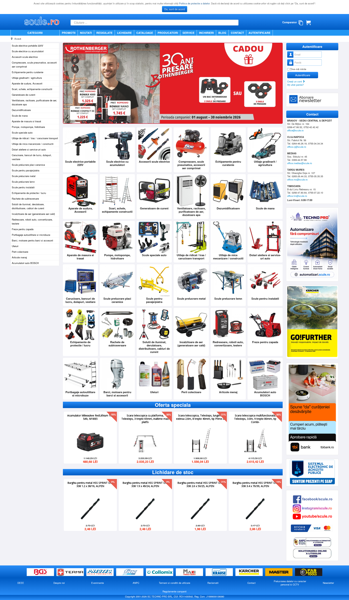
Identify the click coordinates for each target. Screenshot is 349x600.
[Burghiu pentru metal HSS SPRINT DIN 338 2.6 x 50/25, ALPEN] (200, 508)
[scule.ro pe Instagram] (312, 508)
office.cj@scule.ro (296, 146)
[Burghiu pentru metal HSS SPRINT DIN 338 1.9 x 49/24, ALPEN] (145, 508)
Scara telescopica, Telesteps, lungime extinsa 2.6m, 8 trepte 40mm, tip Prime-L (200, 417)
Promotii (68, 33)
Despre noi (59, 583)
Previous (67, 83)
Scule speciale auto (22, 132)
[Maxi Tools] (190, 572)
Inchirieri (206, 33)
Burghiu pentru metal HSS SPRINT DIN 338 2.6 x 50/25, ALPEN (200, 484)
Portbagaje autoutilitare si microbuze (31, 235)
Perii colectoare (20, 251)
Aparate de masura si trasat (26, 121)
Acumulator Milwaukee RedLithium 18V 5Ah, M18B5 (90, 417)
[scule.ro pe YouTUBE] (312, 516)
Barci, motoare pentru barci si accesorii (32, 240)
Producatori (168, 33)
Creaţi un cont (295, 81)
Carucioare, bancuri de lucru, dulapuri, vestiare (32, 157)
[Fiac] (130, 572)
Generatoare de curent (23, 94)
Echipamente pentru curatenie (27, 72)
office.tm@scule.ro (297, 196)
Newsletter (328, 583)
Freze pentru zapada (22, 229)
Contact (237, 33)
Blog (222, 33)
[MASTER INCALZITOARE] (279, 572)
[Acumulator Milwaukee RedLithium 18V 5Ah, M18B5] (90, 441)
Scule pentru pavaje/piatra (25, 170)
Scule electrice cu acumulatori (28, 51)
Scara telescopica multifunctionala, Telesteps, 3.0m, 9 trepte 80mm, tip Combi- (255, 418)
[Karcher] (249, 572)
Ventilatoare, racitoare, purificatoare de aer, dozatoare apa (34, 102)
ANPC (136, 583)
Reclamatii (212, 583)
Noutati (86, 33)
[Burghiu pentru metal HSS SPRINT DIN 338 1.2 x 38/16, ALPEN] (90, 508)
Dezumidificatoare (21, 110)
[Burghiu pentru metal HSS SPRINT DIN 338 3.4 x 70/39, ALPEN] (255, 508)
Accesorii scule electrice (25, 57)
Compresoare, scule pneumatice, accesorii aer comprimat (34, 64)
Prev (59, 438)
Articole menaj (19, 257)
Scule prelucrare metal (23, 176)
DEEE (20, 583)
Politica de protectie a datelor (194, 3)
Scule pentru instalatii (23, 187)
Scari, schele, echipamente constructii (32, 89)
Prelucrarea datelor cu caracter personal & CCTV (290, 582)
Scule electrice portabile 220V (27, 45)
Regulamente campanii (174, 591)
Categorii (35, 33)
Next (278, 83)
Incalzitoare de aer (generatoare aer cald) (33, 214)
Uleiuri (15, 246)
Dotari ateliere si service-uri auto (29, 149)
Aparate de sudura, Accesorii (27, 83)
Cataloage (144, 33)
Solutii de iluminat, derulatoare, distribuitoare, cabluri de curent (28, 206)
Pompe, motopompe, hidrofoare (28, 127)
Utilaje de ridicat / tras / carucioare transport (35, 138)
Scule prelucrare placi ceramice (28, 164)
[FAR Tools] (308, 572)
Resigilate (104, 33)
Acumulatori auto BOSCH (25, 263)
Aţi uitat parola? (295, 84)
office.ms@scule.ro (297, 179)
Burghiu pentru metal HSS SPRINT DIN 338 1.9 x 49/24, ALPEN (145, 484)
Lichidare (124, 33)
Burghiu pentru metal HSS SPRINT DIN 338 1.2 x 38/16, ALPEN (90, 484)
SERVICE (188, 33)
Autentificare (259, 33)
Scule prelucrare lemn (23, 181)
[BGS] (41, 572)
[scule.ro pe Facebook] (312, 499)
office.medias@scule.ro (299, 163)
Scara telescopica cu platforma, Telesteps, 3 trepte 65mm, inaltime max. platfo (145, 418)
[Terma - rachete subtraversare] (70, 572)
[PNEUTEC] (100, 572)
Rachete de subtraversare (25, 198)
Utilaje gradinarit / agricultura (27, 78)
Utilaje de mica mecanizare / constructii (32, 144)
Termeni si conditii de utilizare (174, 583)
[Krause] (219, 572)
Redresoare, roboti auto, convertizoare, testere (32, 221)
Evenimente (97, 583)
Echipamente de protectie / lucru (29, 193)
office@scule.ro (295, 130)
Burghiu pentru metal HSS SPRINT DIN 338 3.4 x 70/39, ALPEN (255, 484)
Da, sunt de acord (174, 9)
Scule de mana (20, 115)
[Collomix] (160, 572)
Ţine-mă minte (298, 69)
